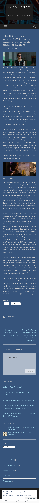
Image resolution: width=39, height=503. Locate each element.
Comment (30, 371)
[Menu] (5, 26)
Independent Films (8, 470)
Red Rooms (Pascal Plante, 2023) (12, 387)
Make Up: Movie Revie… (15, 427)
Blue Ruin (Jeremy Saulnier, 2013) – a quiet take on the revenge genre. (11, 332)
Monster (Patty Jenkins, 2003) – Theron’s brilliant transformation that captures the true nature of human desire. (28, 335)
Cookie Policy (30, 495)
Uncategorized (10, 316)
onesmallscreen (19, 7)
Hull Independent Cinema (10, 465)
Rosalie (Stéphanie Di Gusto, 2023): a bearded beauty (18, 400)
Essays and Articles (8, 460)
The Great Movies (8, 476)
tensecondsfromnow (14, 432)
